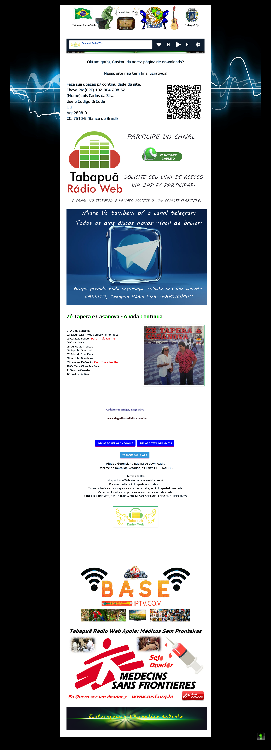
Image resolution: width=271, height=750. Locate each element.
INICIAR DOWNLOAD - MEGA (155, 443)
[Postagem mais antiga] (204, 549)
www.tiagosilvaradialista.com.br (138, 418)
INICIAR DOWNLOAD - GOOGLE (115, 443)
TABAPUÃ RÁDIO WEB (134, 454)
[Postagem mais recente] (67, 549)
